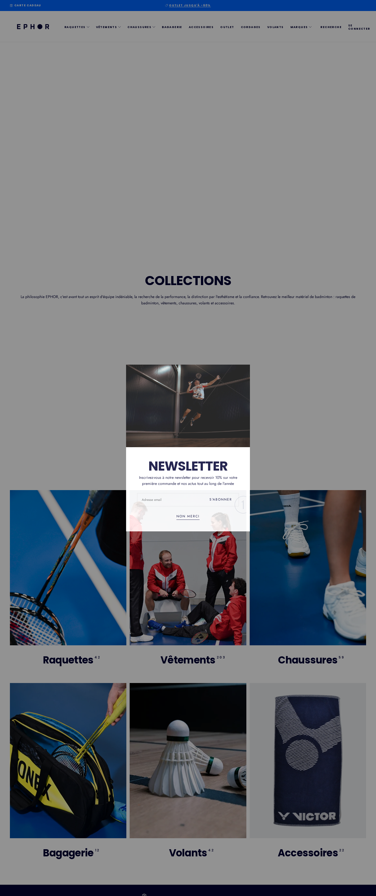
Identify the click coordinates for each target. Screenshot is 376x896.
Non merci (188, 516)
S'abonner (220, 499)
